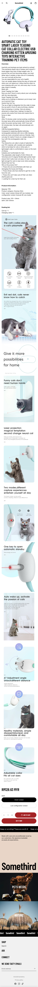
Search (4, 946)
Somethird (21, 977)
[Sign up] (34, 968)
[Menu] (2, 3)
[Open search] (6, 3)
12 (29, 36)
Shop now (19, 897)
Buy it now (19, 821)
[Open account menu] (31, 3)
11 (27, 36)
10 (25, 36)
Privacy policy (19, 980)
